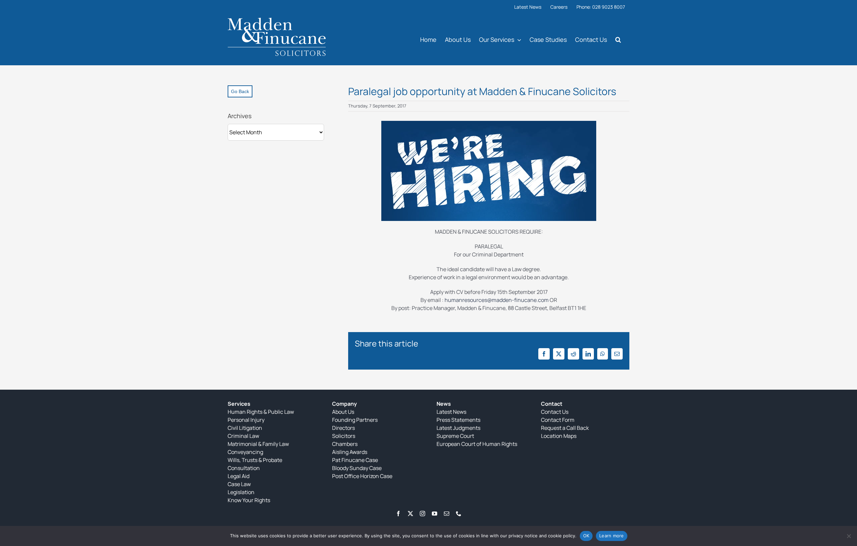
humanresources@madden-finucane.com (497, 300)
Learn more (611, 535)
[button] (618, 39)
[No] (848, 536)
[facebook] (398, 513)
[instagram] (422, 513)
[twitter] (410, 513)
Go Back (240, 91)
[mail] (446, 513)
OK (586, 535)
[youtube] (434, 513)
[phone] (458, 513)
